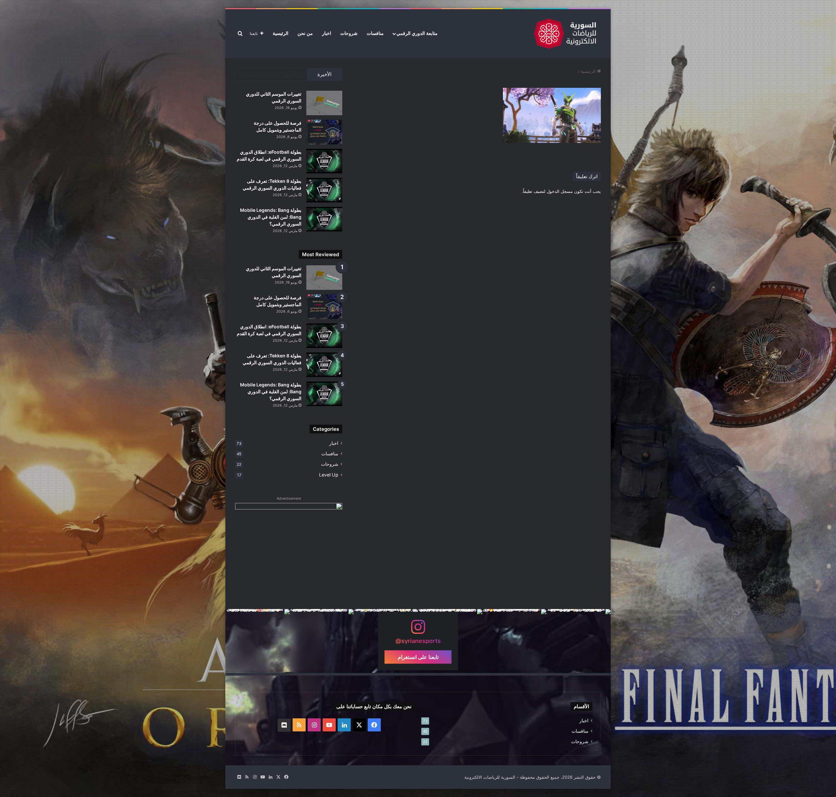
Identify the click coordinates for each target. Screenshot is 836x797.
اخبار (326, 33)
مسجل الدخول (560, 191)
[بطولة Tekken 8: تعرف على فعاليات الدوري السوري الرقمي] (324, 190)
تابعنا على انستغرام (418, 656)
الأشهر (289, 74)
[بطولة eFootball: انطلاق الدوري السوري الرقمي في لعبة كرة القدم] (324, 161)
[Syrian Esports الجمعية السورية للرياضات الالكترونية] (565, 34)
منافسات (375, 33)
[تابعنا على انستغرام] (418, 630)
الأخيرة (324, 74)
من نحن (305, 33)
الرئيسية (280, 33)
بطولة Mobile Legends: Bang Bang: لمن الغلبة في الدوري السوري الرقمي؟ (270, 217)
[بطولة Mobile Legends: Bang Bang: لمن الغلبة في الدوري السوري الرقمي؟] (324, 219)
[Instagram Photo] (578, 641)
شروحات (349, 33)
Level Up (328, 474)
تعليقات (254, 74)
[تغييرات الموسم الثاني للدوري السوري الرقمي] (324, 103)
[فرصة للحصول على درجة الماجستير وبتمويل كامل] (324, 132)
